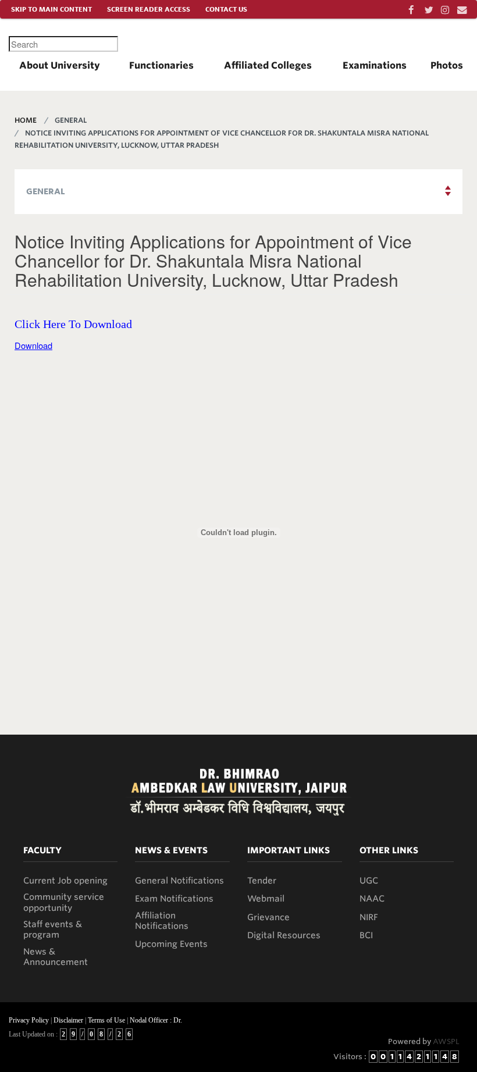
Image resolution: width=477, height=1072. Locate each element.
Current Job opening (65, 880)
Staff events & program (52, 929)
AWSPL (446, 1041)
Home (26, 120)
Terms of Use (106, 1020)
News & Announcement (55, 956)
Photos (446, 65)
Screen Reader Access (148, 9)
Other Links (388, 850)
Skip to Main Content (51, 9)
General (45, 191)
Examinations (375, 65)
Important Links (288, 850)
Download (33, 345)
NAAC (372, 898)
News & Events (171, 850)
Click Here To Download (73, 324)
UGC (368, 880)
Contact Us (226, 9)
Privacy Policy (29, 1020)
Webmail (265, 898)
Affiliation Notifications (161, 920)
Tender (261, 880)
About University (59, 65)
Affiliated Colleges (268, 65)
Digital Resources (284, 935)
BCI (366, 935)
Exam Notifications (174, 898)
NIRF (368, 917)
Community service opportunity (63, 902)
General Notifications (179, 880)
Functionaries (161, 65)
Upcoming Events (171, 944)
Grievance (268, 917)
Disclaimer (68, 1020)
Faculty (42, 850)
